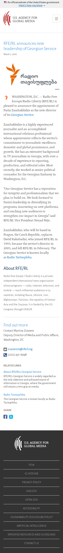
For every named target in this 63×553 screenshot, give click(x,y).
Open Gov (31, 499)
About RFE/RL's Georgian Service (22, 371)
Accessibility (31, 508)
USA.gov (31, 491)
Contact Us (31, 543)
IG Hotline (31, 473)
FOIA (31, 464)
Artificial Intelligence (31, 525)
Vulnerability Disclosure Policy (31, 517)
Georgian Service (22, 115)
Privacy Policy (31, 482)
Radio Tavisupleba (19, 257)
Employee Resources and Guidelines (31, 534)
